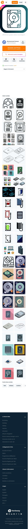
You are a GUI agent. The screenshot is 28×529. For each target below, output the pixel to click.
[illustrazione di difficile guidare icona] (8, 137)
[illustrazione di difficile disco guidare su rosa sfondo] (8, 460)
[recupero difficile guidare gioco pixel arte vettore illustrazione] (8, 298)
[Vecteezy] (2, 2)
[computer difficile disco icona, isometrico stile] (8, 472)
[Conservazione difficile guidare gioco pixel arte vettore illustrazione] (18, 262)
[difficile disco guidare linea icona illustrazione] (8, 161)
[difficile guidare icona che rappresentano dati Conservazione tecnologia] (8, 379)
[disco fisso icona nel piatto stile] (8, 507)
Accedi (20, 2)
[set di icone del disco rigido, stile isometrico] (8, 241)
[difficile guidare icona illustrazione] (8, 114)
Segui (23, 43)
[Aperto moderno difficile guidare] (7, 392)
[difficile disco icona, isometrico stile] (8, 483)
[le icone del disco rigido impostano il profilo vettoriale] (13, 203)
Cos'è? (15, 65)
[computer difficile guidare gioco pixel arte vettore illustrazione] (7, 262)
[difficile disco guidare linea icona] (8, 149)
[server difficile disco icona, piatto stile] (8, 519)
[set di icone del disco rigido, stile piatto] (8, 218)
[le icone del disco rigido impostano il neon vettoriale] (8, 251)
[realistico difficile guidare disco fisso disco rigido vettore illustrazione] (8, 229)
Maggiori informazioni (9, 68)
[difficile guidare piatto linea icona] (8, 126)
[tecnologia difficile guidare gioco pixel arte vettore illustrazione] (8, 310)
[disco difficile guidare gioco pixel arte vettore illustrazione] (8, 274)
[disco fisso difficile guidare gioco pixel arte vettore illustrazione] (8, 322)
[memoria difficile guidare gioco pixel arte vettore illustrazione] (8, 286)
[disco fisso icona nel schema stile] (8, 495)
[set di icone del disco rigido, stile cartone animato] (8, 174)
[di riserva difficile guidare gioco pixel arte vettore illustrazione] (8, 345)
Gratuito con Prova (14, 48)
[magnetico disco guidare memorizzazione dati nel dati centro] (8, 102)
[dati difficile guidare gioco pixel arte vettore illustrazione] (8, 334)
